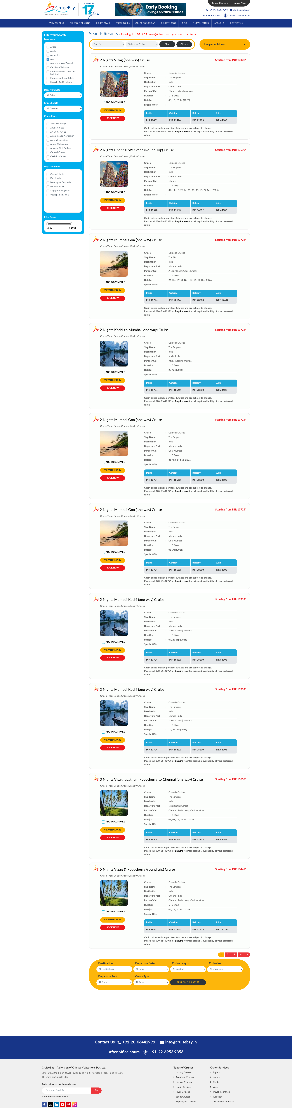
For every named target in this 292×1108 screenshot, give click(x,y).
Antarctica (55, 55)
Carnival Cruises (57, 152)
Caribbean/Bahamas (59, 68)
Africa (53, 47)
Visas (215, 1087)
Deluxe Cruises (184, 1082)
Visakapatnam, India (59, 195)
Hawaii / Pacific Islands (61, 82)
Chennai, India (57, 174)
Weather (217, 1097)
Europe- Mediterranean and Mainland (63, 73)
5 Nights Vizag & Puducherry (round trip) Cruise (137, 869)
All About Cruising (80, 23)
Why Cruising (56, 23)
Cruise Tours (123, 23)
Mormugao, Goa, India (60, 183)
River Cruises (183, 1092)
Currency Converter (223, 1101)
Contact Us (236, 23)
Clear (167, 44)
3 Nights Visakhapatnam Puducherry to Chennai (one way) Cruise (151, 779)
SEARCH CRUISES (186, 982)
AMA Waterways (58, 124)
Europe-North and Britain (62, 78)
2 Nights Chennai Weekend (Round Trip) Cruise (137, 150)
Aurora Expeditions (59, 140)
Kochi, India (55, 178)
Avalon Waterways (59, 144)
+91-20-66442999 (218, 10)
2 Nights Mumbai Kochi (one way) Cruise (132, 600)
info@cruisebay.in (241, 10)
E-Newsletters (201, 23)
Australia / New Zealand (61, 63)
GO (96, 1090)
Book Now (112, 118)
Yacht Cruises (183, 1097)
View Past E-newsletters (55, 1096)
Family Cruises (183, 1087)
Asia (52, 59)
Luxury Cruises (184, 1072)
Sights (216, 1082)
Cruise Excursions (145, 23)
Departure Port (107, 976)
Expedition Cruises (186, 1101)
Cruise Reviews (220, 3)
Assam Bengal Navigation (62, 136)
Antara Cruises (57, 128)
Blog (184, 23)
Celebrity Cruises (58, 157)
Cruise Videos (168, 23)
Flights (216, 1072)
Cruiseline (215, 963)
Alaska (53, 51)
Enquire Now (239, 3)
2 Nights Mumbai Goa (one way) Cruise (131, 240)
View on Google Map (57, 1077)
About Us (219, 23)
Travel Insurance (221, 1092)
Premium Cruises (185, 1077)
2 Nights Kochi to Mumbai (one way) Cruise (134, 330)
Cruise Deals (103, 23)
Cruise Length (180, 963)
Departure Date (145, 963)
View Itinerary (112, 111)
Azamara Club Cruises (60, 148)
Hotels (216, 1077)
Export (185, 44)
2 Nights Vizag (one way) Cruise (125, 60)
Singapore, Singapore (60, 191)
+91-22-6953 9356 (240, 15)
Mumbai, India (57, 187)
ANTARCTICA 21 (58, 132)
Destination (105, 963)
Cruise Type (142, 976)
